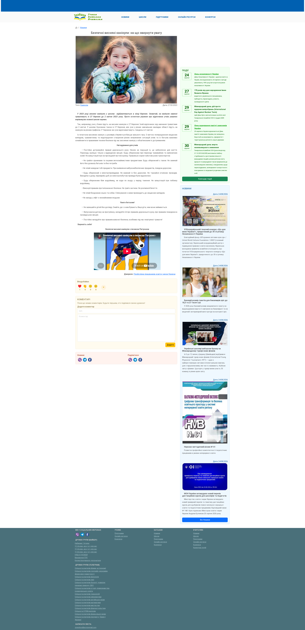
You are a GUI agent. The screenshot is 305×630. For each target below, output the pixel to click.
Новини (83, 27)
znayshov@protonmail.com (85, 628)
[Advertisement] (118, 5)
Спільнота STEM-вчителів (85, 611)
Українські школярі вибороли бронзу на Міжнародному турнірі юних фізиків (201, 349)
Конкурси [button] (210, 17)
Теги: (77, 105)
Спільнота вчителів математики (88, 603)
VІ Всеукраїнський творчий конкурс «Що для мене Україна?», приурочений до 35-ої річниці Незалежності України (203, 231)
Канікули (84, 105)
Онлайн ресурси (121, 536)
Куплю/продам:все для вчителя (88, 561)
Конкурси (118, 539)
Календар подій (205, 179)
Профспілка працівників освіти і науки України (154, 274)
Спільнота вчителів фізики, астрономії (90, 568)
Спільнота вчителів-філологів (87, 577)
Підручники (119, 533)
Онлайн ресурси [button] (186, 17)
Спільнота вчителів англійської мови (90, 600)
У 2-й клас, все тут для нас (86, 546)
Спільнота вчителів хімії (84, 580)
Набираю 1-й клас (82, 543)
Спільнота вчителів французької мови (90, 614)
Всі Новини (205, 520)
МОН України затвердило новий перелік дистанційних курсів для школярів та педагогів (204, 494)
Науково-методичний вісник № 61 (199, 447)
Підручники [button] (162, 17)
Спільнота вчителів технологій (87, 594)
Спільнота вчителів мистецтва (87, 605)
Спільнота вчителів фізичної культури (90, 608)
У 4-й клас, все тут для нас (86, 552)
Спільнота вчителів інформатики (88, 597)
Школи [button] (142, 17)
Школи (156, 536)
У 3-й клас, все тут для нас (86, 549)
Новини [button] (125, 17)
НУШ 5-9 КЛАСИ (81, 555)
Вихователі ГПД (81, 558)
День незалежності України (206, 74)
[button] (103, 287)
